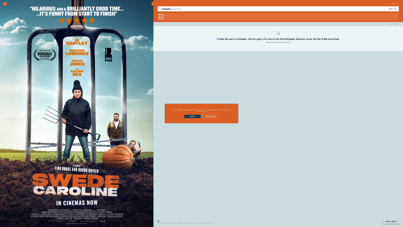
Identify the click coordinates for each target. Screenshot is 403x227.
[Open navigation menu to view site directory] (5, 4)
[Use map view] (396, 24)
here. (205, 111)
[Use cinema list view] (391, 24)
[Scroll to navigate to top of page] (158, 222)
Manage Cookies (210, 116)
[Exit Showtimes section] (153, 4)
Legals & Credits (391, 221)
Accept (192, 116)
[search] (278, 8)
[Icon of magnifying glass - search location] (160, 9)
